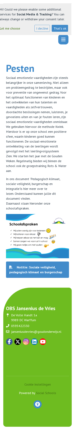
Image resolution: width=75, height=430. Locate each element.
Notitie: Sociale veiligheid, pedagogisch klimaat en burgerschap (35, 269)
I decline (42, 28)
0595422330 (20, 326)
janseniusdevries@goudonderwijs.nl (36, 332)
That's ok (60, 28)
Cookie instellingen (37, 384)
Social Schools (46, 393)
